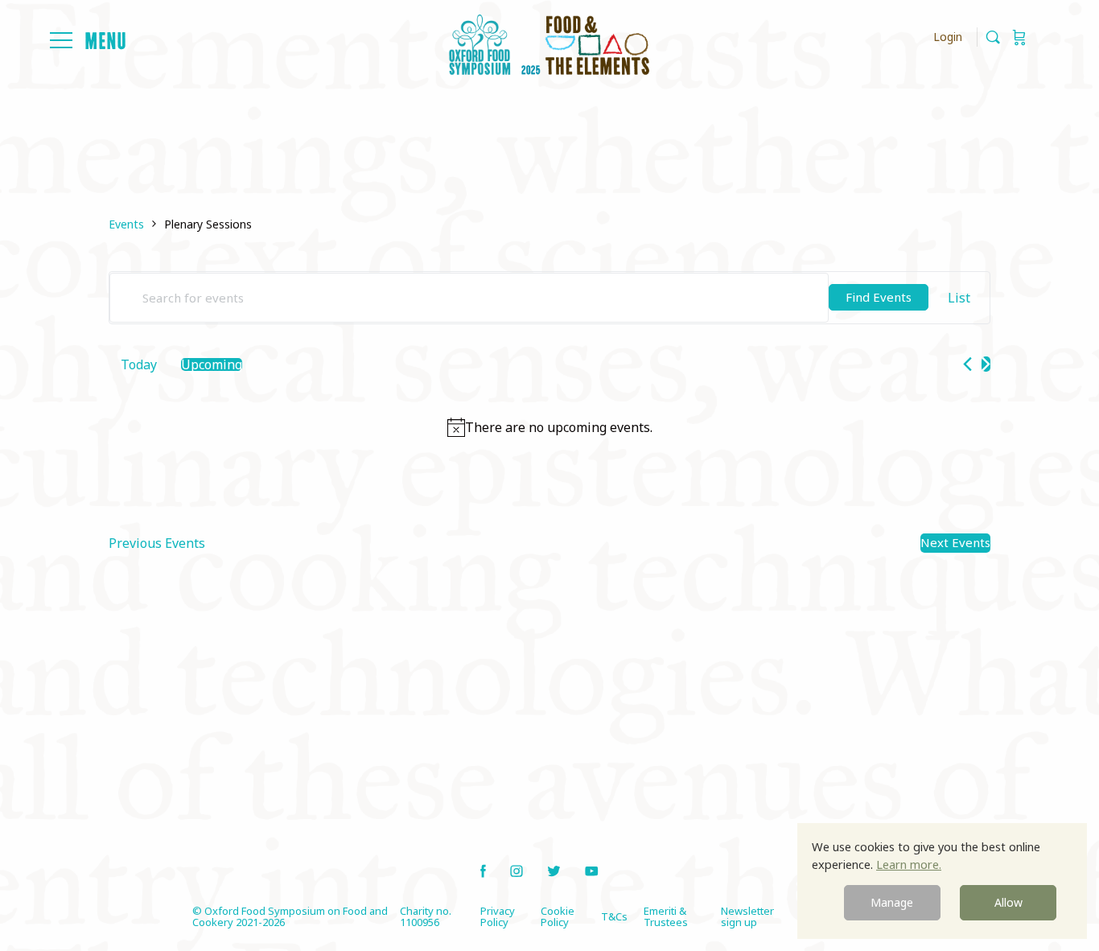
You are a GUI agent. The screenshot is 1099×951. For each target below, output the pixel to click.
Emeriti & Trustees (666, 916)
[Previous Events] (967, 364)
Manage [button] (892, 902)
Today (139, 364)
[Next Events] (986, 364)
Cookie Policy (557, 916)
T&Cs (614, 916)
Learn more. (908, 864)
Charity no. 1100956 (425, 916)
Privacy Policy (497, 916)
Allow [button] (1008, 902)
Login (947, 36)
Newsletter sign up (747, 916)
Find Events (879, 297)
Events (126, 224)
